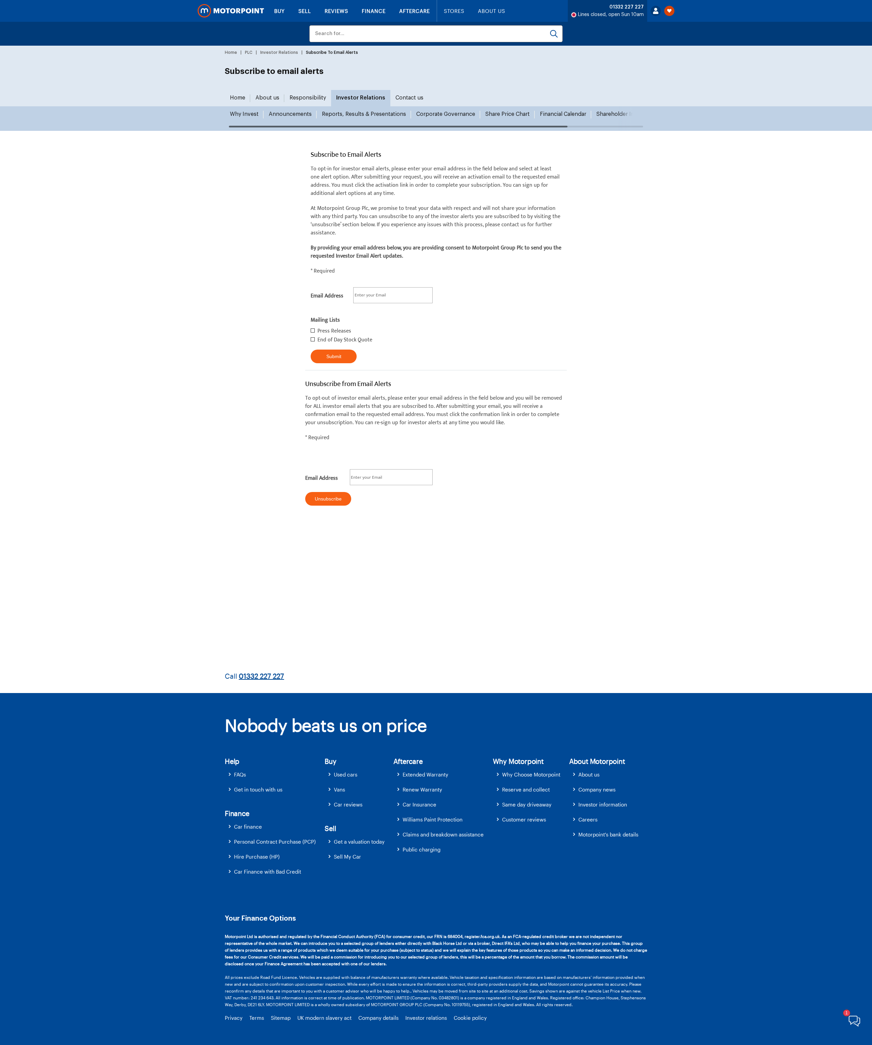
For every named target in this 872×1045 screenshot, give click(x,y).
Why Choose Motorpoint (531, 774)
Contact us (409, 98)
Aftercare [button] (407, 761)
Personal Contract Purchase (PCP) (275, 842)
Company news (597, 789)
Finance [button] (237, 813)
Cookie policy (470, 1018)
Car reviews (348, 804)
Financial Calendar (563, 114)
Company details (378, 1018)
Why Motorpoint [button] (518, 761)
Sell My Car (347, 857)
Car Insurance (419, 804)
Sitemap (281, 1018)
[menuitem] (275, 775)
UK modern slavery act (324, 1018)
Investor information (602, 804)
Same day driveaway (526, 804)
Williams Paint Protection (433, 819)
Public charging (421, 849)
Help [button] (232, 761)
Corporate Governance (445, 114)
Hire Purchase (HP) (257, 857)
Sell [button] (330, 828)
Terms (256, 1018)
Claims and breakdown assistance (443, 834)
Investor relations (426, 1018)
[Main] (231, 11)
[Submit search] (554, 34)
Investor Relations (360, 98)
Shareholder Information (628, 114)
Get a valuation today (359, 842)
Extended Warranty (425, 774)
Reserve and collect (526, 789)
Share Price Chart (507, 114)
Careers (587, 819)
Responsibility (308, 98)
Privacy (234, 1018)
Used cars (345, 774)
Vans (339, 789)
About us (267, 98)
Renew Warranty (422, 789)
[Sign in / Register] (656, 11)
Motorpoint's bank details (608, 834)
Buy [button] (330, 761)
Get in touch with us (258, 789)
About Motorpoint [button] (597, 761)
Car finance (248, 827)
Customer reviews (524, 819)
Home (237, 98)
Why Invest (244, 114)
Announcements (290, 114)
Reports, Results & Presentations (364, 114)
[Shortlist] (669, 11)
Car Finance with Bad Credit (267, 872)
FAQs (240, 774)
